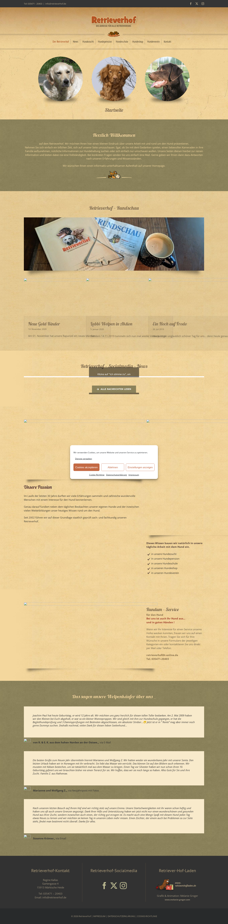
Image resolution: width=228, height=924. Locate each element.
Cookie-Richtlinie (96, 474)
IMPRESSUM (99, 916)
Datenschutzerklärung (116, 474)
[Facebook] (104, 885)
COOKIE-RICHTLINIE (147, 916)
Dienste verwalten (83, 458)
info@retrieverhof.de (55, 3)
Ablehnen (113, 467)
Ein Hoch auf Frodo (170, 324)
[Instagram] (123, 885)
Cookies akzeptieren (86, 467)
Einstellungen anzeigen (140, 467)
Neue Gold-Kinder (44, 324)
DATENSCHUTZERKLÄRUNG (121, 916)
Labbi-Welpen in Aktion (111, 324)
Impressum (134, 474)
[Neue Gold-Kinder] (67, 297)
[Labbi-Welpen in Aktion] (129, 297)
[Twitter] (113, 885)
